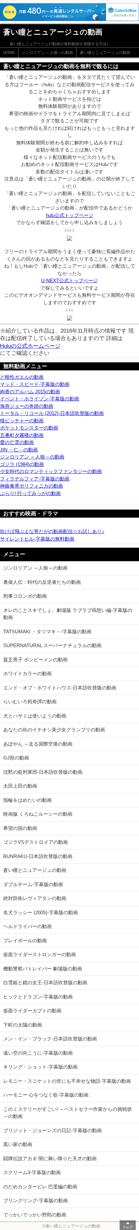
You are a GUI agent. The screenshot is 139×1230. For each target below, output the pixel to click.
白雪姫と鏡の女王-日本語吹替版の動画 (45, 982)
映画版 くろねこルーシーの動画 (37, 814)
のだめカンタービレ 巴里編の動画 (40, 1186)
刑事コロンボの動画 (25, 596)
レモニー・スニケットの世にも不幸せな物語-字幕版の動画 (67, 1081)
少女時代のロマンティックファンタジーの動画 (51, 471)
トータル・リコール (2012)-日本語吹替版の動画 (52, 413)
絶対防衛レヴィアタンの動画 (34, 898)
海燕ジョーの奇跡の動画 (26, 406)
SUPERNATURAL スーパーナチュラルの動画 (52, 645)
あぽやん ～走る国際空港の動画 (37, 744)
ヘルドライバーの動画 (27, 926)
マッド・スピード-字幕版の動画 (35, 384)
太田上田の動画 (20, 786)
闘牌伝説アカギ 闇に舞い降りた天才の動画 (50, 1158)
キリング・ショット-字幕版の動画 (40, 1067)
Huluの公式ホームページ (30, 346)
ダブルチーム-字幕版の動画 (33, 884)
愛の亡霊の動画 (17, 442)
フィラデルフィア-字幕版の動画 (35, 478)
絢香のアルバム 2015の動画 (30, 391)
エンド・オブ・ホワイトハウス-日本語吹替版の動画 (59, 687)
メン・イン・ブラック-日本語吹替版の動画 (50, 1038)
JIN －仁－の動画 (19, 449)
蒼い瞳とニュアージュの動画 (105, 52)
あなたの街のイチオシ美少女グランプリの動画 (54, 729)
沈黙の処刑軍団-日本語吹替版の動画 (42, 772)
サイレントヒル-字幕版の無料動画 (37, 539)
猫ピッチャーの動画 (22, 420)
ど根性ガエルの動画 (22, 377)
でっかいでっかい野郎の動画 (34, 1214)
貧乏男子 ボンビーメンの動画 (35, 659)
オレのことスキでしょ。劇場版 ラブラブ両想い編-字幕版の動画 (67, 613)
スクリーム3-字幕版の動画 (32, 1172)
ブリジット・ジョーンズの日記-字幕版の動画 (52, 1130)
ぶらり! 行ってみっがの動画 (30, 493)
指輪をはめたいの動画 (27, 800)
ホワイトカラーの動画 (27, 673)
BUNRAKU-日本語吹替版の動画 (37, 856)
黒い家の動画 (17, 1144)
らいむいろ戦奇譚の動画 (30, 701)
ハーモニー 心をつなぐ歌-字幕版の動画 (46, 1095)
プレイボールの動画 (25, 940)
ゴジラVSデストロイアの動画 (35, 842)
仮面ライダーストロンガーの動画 (39, 954)
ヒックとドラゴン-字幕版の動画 (38, 996)
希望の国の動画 (20, 828)
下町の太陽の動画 (22, 1025)
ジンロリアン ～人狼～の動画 (47, 52)
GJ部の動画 (16, 757)
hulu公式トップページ (69, 215)
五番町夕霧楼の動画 (22, 435)
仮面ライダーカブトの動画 (32, 1010)
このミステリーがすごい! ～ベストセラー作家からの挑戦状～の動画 (67, 1112)
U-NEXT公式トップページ (69, 280)
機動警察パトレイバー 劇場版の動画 (42, 968)
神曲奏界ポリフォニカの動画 (31, 486)
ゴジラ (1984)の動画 (22, 464)
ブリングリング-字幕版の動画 (35, 1200)
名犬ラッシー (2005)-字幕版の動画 (40, 912)
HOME (9, 52)
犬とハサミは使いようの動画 (34, 715)
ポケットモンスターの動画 (29, 427)
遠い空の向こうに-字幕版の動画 (38, 1053)
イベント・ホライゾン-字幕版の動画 (39, 398)
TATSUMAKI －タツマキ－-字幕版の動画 (47, 631)
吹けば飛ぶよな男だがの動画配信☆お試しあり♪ (52, 531)
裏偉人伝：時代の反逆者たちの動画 (42, 582)
